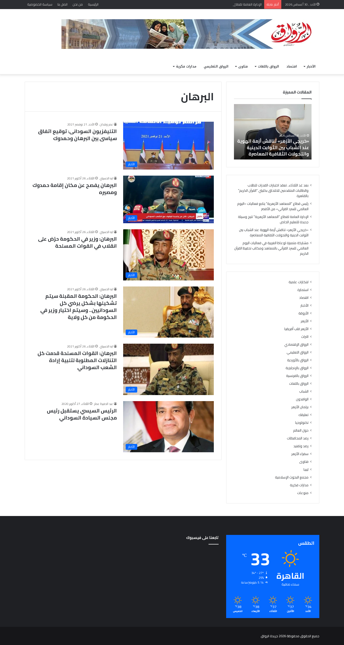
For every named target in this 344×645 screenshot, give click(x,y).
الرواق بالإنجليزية (297, 368)
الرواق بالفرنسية (297, 375)
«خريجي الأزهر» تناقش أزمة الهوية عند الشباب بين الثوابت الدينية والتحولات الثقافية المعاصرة (273, 147)
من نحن (78, 4)
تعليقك (303, 414)
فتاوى (243, 66)
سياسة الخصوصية (39, 4)
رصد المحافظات (297, 438)
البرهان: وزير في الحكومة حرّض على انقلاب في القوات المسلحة (77, 242)
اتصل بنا (62, 4)
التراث (304, 336)
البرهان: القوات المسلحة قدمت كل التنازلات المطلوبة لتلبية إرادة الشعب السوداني (77, 360)
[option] (273, 131)
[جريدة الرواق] (190, 34)
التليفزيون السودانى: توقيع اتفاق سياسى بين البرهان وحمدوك (77, 134)
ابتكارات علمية (298, 282)
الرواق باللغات (268, 66)
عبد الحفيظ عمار (103, 404)
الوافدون (302, 399)
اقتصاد (291, 66)
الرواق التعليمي (216, 66)
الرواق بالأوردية (297, 360)
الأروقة (303, 313)
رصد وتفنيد (300, 446)
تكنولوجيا (301, 422)
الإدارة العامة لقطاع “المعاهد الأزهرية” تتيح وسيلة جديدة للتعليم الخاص (212, 4)
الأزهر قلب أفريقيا (296, 329)
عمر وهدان (106, 124)
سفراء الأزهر (299, 454)
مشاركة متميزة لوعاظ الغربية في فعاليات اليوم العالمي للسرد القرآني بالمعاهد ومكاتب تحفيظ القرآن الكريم (271, 248)
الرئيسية (93, 4)
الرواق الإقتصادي (296, 344)
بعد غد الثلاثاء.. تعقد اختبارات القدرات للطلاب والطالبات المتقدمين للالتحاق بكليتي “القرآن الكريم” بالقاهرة (273, 190)
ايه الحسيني (106, 178)
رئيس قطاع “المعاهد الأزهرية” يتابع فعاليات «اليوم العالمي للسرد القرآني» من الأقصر (272, 206)
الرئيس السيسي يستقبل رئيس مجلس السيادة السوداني (82, 414)
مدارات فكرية (186, 66)
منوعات (302, 493)
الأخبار (311, 66)
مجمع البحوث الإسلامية (291, 477)
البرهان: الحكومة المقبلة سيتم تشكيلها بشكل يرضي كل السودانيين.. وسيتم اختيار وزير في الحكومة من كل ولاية (78, 306)
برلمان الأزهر (299, 407)
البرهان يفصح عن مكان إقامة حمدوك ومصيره (74, 188)
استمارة (302, 290)
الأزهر (304, 321)
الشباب (303, 391)
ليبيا (305, 469)
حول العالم (300, 430)
